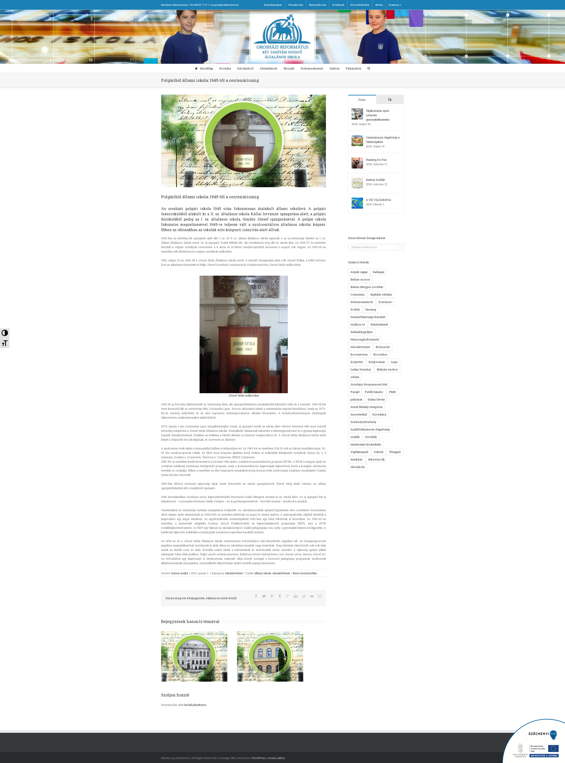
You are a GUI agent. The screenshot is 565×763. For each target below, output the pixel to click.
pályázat (356, 399)
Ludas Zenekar (360, 369)
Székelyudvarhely (363, 422)
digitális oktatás (381, 294)
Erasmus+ (386, 302)
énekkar (356, 459)
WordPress (259, 758)
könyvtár (356, 362)
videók (379, 452)
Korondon (380, 354)
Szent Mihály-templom (366, 407)
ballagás (378, 272)
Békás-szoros (360, 279)
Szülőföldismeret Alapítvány (370, 429)
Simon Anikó (179, 573)
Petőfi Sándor (374, 392)
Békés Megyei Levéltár (366, 287)
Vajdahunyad (359, 452)
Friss (361, 100)
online (354, 377)
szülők (355, 437)
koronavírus (359, 354)
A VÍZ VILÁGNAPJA (378, 200)
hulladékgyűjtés (361, 332)
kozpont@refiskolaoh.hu (225, 4)
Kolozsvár (383, 347)
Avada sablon (276, 758)
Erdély (355, 309)
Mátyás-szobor (387, 369)
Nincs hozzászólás (305, 573)
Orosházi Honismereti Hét (368, 384)
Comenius (357, 294)
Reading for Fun (376, 159)
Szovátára (379, 414)
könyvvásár (377, 362)
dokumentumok (361, 302)
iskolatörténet (281, 573)
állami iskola (263, 573)
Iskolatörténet (234, 573)
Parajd (354, 392)
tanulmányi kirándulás (365, 444)
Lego (394, 362)
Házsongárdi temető (364, 339)
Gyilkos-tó (357, 324)
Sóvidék (371, 437)
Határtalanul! (379, 324)
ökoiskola (357, 467)
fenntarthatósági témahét (367, 317)
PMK (392, 392)
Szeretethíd (358, 414)
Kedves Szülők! (375, 179)
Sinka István (376, 399)
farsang (370, 309)
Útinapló (395, 452)
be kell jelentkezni (195, 705)
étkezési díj (376, 459)
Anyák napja (358, 272)
